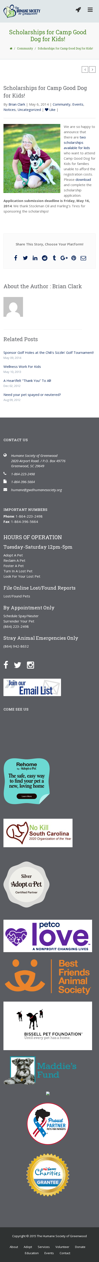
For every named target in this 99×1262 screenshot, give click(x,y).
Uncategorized (29, 109)
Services (44, 1247)
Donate (80, 1247)
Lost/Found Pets (16, 596)
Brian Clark (17, 104)
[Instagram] (33, 664)
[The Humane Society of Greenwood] (21, 11)
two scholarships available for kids (77, 142)
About (14, 1247)
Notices (9, 109)
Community (25, 48)
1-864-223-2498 (23, 474)
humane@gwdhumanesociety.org (36, 489)
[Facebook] (8, 664)
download (83, 179)
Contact (65, 1253)
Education (32, 1253)
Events (77, 104)
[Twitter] (20, 664)
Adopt (28, 1247)
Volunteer (62, 1247)
